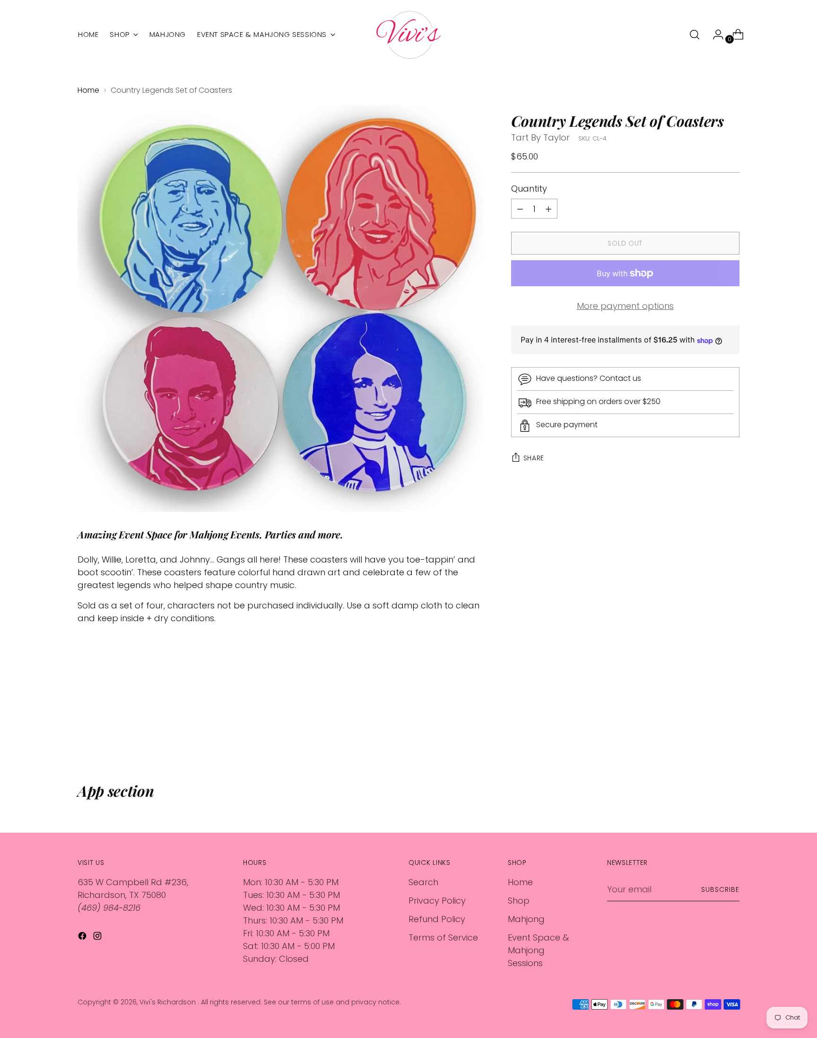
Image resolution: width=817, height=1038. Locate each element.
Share (534, 458)
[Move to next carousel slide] (731, 731)
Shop (519, 900)
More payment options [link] (625, 306)
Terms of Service (443, 937)
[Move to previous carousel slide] (710, 731)
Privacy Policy (437, 900)
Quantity (529, 189)
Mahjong (526, 919)
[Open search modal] (694, 34)
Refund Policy (436, 919)
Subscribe (720, 889)
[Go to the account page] (714, 34)
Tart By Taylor (540, 137)
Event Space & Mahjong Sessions (538, 950)
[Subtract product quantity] (548, 209)
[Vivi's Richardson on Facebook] (83, 937)
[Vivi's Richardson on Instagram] (98, 937)
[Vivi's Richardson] (408, 34)
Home (88, 90)
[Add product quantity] (520, 209)
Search (423, 882)
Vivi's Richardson (168, 1002)
